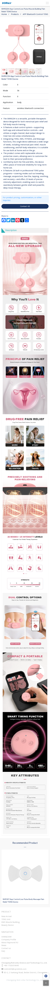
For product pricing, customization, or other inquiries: (22, 199)
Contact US (25, 206)
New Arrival (6, 916)
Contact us (6, 948)
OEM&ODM (6, 937)
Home (4, 14)
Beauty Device (7, 925)
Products (15, 14)
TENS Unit (5, 919)
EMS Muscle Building (10, 922)
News (3, 945)
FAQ (3, 951)
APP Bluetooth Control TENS (35, 14)
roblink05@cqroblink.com (14, 969)
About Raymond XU (9, 942)
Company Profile (8, 939)
